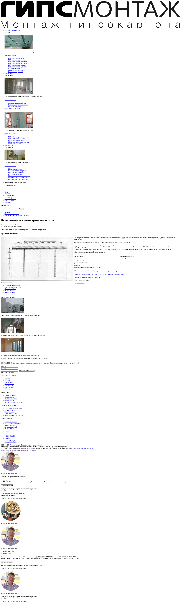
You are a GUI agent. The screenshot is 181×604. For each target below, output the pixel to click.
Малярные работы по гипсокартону (19, 176)
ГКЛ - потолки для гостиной (17, 63)
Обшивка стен (9, 384)
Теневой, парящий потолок (13, 402)
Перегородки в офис (14, 106)
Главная (7, 194)
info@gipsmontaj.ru (10, 442)
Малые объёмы (9, 397)
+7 (10, 185)
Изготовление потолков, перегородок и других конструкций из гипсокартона (99, 274)
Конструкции (9, 145)
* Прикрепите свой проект (67, 556)
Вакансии (8, 438)
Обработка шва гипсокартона (17, 177)
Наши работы (9, 200)
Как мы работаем (10, 199)
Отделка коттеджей (11, 427)
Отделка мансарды (14, 68)
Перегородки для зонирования (18, 105)
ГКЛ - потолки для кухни (16, 60)
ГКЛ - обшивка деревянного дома (19, 137)
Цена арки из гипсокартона (17, 171)
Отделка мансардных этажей (14, 415)
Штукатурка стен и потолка (13, 408)
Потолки (7, 380)
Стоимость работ (10, 195)
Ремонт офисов (9, 294)
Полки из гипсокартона (16, 172)
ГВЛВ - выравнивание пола (17, 140)
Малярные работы (10, 289)
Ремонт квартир (10, 290)
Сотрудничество (10, 436)
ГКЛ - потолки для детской (17, 67)
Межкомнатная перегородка (17, 103)
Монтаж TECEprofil (14, 144)
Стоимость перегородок (12, 285)
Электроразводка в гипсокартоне (89, 277)
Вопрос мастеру (10, 435)
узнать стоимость (10, 55)
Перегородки (9, 73)
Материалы (8, 197)
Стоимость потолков (80, 284)
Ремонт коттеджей (10, 292)
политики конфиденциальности (83, 448)
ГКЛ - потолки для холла (16, 58)
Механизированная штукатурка (18, 142)
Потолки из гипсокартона (13, 30)
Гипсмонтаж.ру (15, 445)
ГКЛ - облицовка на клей (16, 138)
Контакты (8, 202)
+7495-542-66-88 (10, 440)
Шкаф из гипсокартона (15, 169)
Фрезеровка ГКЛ (10, 400)
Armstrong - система (11, 422)
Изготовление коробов (15, 174)
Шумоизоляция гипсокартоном (18, 179)
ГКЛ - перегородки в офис (13, 423)
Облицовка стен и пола (12, 108)
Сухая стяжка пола (11, 413)
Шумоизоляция (9, 412)
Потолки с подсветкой (15, 72)
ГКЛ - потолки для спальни (17, 65)
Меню (6, 192)
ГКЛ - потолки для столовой (17, 61)
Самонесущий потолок (15, 70)
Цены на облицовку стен (13, 287)
